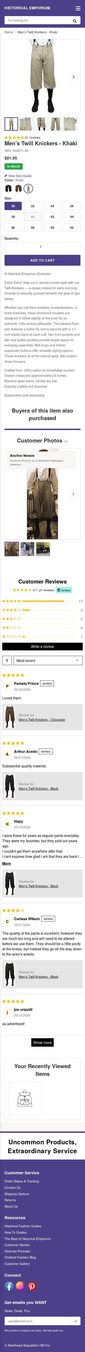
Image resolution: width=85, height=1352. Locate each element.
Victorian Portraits (17, 1251)
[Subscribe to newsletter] (75, 1321)
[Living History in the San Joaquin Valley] (27, 549)
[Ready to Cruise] (43, 549)
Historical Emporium (27, 7)
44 (72, 216)
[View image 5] (70, 124)
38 (13, 216)
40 (32, 216)
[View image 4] (55, 124)
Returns (10, 1200)
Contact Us (12, 1187)
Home (9, 32)
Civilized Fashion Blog (20, 1257)
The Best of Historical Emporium (28, 1238)
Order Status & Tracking (22, 1181)
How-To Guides (16, 1232)
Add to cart (42, 260)
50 (52, 227)
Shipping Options (17, 1194)
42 (52, 216)
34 (52, 206)
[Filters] (7, 660)
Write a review (42, 646)
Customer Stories (17, 1245)
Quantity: (12, 238)
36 (72, 206)
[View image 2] (26, 124)
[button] (15, 137)
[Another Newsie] (12, 549)
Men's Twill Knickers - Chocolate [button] (42, 719)
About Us (11, 1206)
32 (32, 206)
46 (13, 227)
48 (32, 227)
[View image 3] (41, 124)
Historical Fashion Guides (23, 1226)
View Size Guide (20, 176)
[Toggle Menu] (76, 8)
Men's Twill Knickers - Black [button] (38, 788)
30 (13, 206)
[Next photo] (73, 493)
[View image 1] (11, 124)
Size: (8, 198)
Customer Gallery (17, 1263)
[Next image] (73, 76)
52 (72, 227)
